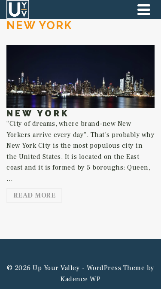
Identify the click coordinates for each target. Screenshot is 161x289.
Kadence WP (80, 279)
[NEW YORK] (80, 76)
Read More (34, 195)
